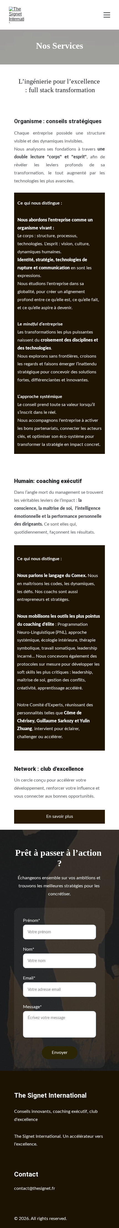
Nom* (28, 949)
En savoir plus (59, 816)
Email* (29, 978)
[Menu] (107, 14)
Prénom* (31, 920)
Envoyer (60, 1052)
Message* (32, 1007)
